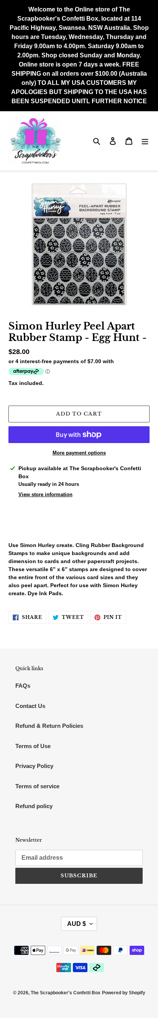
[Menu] (145, 141)
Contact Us (30, 706)
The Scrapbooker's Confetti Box (65, 992)
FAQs (22, 685)
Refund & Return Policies (49, 726)
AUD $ (76, 924)
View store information (45, 494)
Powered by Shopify (123, 992)
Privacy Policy (34, 766)
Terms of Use (33, 746)
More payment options (79, 453)
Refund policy (34, 806)
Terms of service (37, 786)
